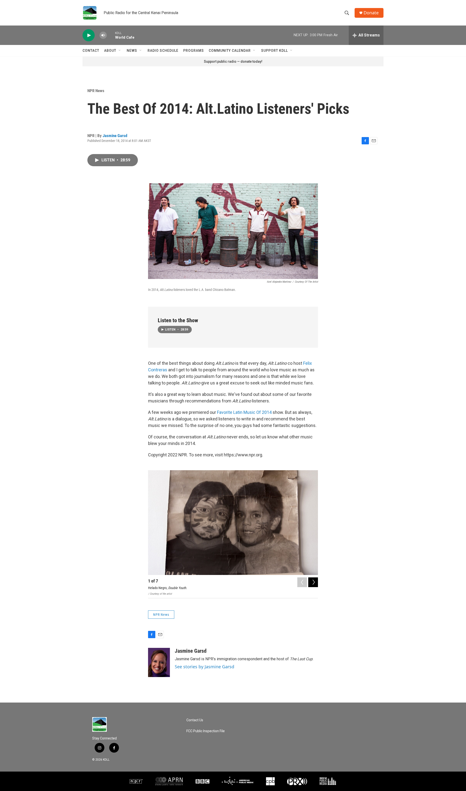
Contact (91, 50)
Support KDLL (274, 50)
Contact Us (194, 720)
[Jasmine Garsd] (159, 662)
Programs (193, 50)
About (110, 50)
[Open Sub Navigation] (120, 50)
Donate (371, 12)
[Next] (313, 582)
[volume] (103, 35)
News (132, 50)
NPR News (95, 90)
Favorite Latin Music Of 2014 (244, 412)
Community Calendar (230, 50)
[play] (88, 35)
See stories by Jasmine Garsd (204, 666)
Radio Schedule (163, 50)
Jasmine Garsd (115, 135)
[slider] (111, 35)
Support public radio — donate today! (233, 61)
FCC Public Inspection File (205, 731)
